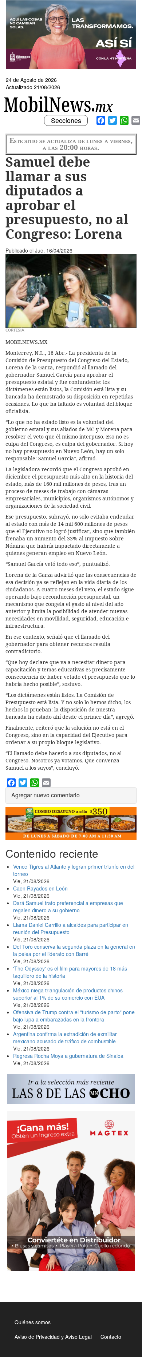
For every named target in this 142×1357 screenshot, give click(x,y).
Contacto (110, 1336)
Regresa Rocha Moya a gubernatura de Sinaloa (68, 1055)
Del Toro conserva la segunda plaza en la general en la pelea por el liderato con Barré (74, 950)
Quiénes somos (33, 1322)
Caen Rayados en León (40, 888)
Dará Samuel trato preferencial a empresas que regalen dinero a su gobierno (68, 906)
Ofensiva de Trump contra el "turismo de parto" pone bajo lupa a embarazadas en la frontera (74, 1015)
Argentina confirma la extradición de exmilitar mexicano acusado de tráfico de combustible (65, 1037)
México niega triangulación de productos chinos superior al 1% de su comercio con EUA (68, 994)
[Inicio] (59, 104)
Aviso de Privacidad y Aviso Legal (53, 1336)
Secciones (66, 120)
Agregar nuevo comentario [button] (45, 795)
